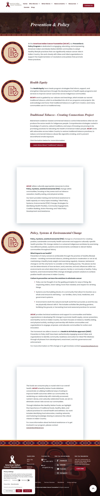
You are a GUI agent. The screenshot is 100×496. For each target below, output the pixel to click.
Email (43, 465)
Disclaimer (61, 482)
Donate (26, 7)
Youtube (63, 469)
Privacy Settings (71, 482)
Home (25, 4)
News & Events (59, 4)
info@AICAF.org (47, 467)
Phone (45, 459)
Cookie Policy (37, 482)
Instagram (63, 473)
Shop (33, 7)
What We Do (46, 4)
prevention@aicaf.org (89, 346)
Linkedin (62, 465)
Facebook (63, 461)
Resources (72, 4)
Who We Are (33, 4)
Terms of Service (49, 482)
